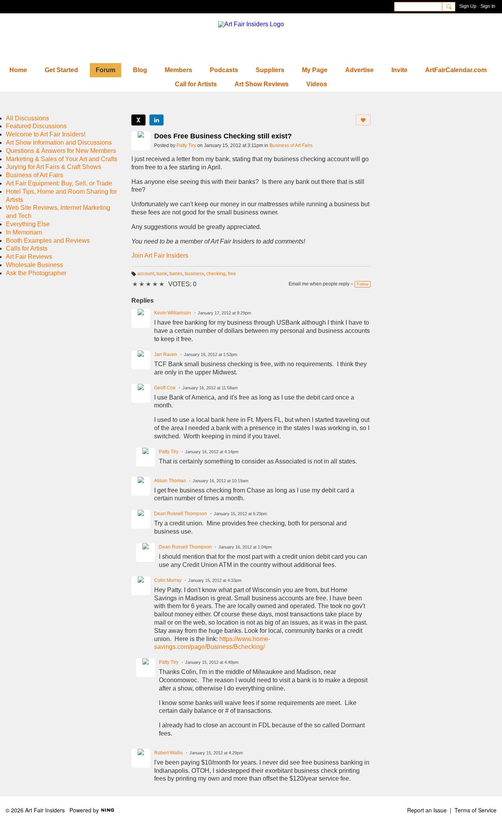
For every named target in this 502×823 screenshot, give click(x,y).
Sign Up (468, 6)
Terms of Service (476, 810)
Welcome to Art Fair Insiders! (45, 134)
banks (175, 273)
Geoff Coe (165, 388)
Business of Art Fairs (291, 145)
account (145, 273)
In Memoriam (24, 232)
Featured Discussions (36, 126)
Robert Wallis (168, 753)
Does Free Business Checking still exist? (223, 136)
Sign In (487, 6)
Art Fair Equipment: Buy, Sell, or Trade (59, 183)
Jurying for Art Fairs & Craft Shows (53, 167)
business (194, 273)
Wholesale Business (34, 265)
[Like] (363, 119)
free (232, 273)
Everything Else (28, 224)
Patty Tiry (186, 145)
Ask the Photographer (36, 273)
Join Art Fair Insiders (159, 255)
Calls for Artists (26, 248)
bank (161, 273)
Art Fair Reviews (29, 256)
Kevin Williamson (172, 313)
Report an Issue (427, 810)
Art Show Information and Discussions (59, 142)
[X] (138, 119)
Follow (362, 284)
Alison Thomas (170, 480)
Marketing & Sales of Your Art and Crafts (61, 159)
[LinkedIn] (156, 119)
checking (216, 273)
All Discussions (27, 118)
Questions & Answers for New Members (61, 150)
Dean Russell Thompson (180, 513)
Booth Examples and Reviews (48, 240)
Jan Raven (165, 354)
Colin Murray (168, 580)
